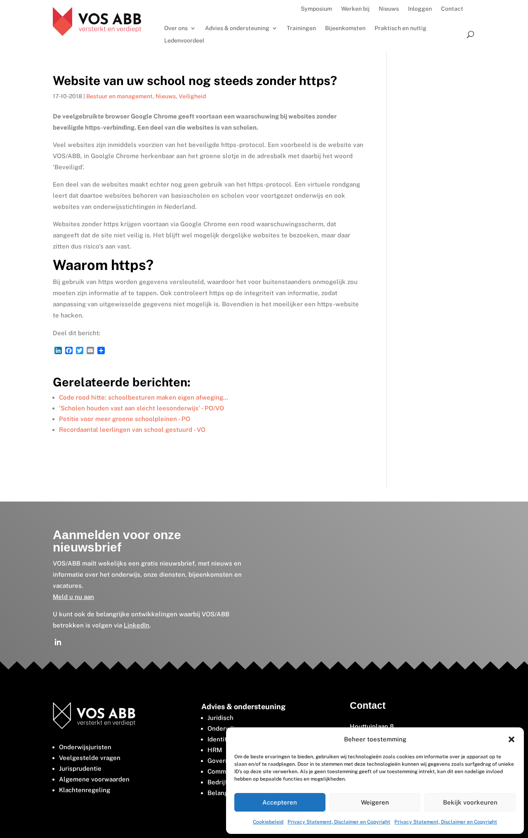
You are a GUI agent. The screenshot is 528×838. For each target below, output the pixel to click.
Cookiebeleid (268, 822)
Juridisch (220, 717)
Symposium (316, 9)
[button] (511, 739)
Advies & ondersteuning (237, 28)
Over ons (176, 28)
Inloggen (420, 9)
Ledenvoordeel (184, 41)
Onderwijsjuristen (85, 746)
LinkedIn (136, 625)
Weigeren (375, 802)
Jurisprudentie (80, 768)
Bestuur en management (119, 96)
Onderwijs (222, 728)
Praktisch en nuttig (401, 28)
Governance (225, 760)
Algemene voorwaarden (94, 779)
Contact (452, 9)
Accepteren (279, 802)
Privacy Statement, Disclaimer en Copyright (339, 822)
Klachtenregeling (84, 789)
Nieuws (389, 9)
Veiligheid (192, 96)
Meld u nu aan (73, 596)
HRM (214, 749)
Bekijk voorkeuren (470, 802)
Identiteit (221, 739)
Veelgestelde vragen (89, 757)
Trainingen (301, 28)
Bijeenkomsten (345, 28)
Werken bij (355, 9)
